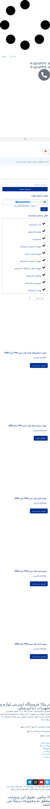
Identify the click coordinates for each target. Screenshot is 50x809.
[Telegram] (47, 782)
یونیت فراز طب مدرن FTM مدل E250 (30, 498)
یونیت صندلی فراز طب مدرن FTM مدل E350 (27, 426)
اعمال (44, 209)
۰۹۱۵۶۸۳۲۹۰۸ (39, 67)
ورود (4, 56)
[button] (25, 139)
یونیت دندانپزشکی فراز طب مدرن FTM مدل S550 (25, 353)
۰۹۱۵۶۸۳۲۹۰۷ (39, 63)
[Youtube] (41, 782)
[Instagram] (35, 782)
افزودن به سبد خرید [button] (39, 365)
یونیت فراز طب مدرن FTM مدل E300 (30, 571)
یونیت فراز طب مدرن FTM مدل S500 (30, 644)
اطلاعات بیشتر (41, 438)
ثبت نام (13, 56)
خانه (47, 162)
